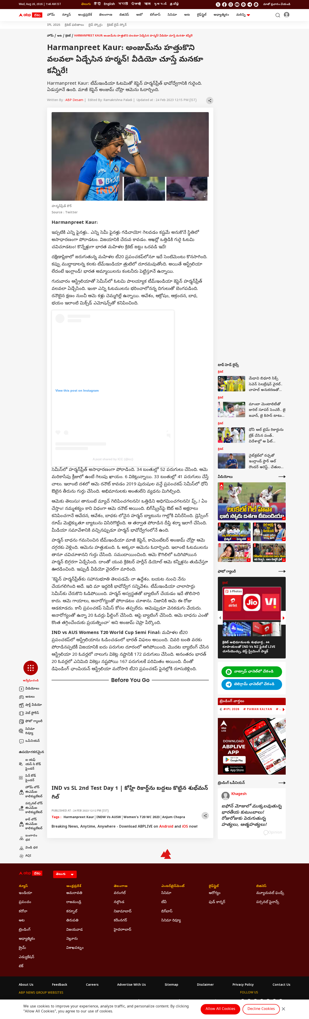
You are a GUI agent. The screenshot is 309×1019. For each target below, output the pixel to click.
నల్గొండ (119, 902)
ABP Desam (74, 100)
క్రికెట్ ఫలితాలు (74, 25)
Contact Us (281, 985)
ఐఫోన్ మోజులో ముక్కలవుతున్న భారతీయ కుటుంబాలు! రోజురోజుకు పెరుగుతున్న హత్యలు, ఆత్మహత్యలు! (251, 816)
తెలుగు (86, 4)
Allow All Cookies (220, 1009)
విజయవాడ (74, 929)
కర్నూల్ (71, 911)
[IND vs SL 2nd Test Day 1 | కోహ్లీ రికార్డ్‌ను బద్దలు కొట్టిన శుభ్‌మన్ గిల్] (252, 501)
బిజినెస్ (124, 15)
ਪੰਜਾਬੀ (136, 4)
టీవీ (163, 902)
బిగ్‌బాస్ (155, 15)
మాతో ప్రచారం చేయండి (276, 4)
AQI (28, 856)
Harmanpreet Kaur (79, 817)
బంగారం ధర (31, 838)
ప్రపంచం (25, 902)
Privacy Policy (243, 985)
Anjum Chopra (173, 817)
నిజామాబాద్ (122, 911)
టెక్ (21, 966)
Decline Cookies (261, 1009)
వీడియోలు (32, 689)
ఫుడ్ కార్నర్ (217, 902)
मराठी (123, 4)
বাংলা (147, 4)
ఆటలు (30, 697)
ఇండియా (25, 893)
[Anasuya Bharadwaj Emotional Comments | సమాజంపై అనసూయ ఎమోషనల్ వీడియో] (234, 552)
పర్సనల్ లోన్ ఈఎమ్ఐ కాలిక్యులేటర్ (34, 808)
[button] (30, 672)
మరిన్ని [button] (240, 15)
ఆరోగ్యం (215, 893)
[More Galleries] (282, 571)
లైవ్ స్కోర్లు (95, 25)
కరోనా (23, 911)
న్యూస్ (66, 15)
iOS (185, 826)
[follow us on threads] (230, 4)
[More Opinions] (282, 783)
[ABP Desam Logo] (30, 15)
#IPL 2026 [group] (231, 709)
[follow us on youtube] (237, 4)
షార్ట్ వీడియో (33, 705)
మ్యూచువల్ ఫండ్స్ (270, 893)
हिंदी (97, 4)
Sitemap (171, 985)
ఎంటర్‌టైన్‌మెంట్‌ (173, 886)
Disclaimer (205, 985)
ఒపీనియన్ (32, 741)
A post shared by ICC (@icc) (113, 459)
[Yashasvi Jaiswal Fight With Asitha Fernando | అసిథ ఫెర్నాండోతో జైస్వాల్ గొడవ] (234, 532)
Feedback (59, 985)
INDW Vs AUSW (108, 817)
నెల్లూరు (72, 939)
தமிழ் (174, 4)
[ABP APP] (234, 760)
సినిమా (172, 15)
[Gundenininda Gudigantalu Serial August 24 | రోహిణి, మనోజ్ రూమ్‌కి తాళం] (269, 552)
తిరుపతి (72, 920)
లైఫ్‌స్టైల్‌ (201, 15)
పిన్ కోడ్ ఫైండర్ (30, 778)
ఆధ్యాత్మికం (221, 15)
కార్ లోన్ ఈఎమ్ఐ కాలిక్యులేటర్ (34, 824)
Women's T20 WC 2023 (142, 817)
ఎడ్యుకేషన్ (26, 957)
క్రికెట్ (68, 36)
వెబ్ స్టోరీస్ (32, 713)
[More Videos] (282, 476)
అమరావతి (74, 893)
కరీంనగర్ (120, 920)
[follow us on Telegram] (249, 4)
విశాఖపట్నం (75, 948)
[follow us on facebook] (224, 4)
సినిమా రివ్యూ (30, 731)
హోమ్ (51, 15)
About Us (26, 985)
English (109, 4)
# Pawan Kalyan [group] (257, 709)
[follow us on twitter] (218, 4)
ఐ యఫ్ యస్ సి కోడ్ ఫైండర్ (33, 764)
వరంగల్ (120, 893)
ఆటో (139, 15)
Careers (92, 985)
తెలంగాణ (105, 15)
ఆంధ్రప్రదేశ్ (85, 15)
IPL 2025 (53, 25)
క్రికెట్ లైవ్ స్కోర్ (117, 25)
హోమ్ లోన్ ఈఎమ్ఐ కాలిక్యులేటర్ (34, 792)
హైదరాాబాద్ (122, 929)
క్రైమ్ (22, 948)
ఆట (187, 15)
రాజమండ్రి (73, 902)
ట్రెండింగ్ (24, 929)
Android (166, 826)
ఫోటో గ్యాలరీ (34, 721)
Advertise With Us (131, 985)
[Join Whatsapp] (256, 4)
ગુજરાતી (160, 4)
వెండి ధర (31, 848)
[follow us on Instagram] (243, 4)
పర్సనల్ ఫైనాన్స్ (267, 902)
